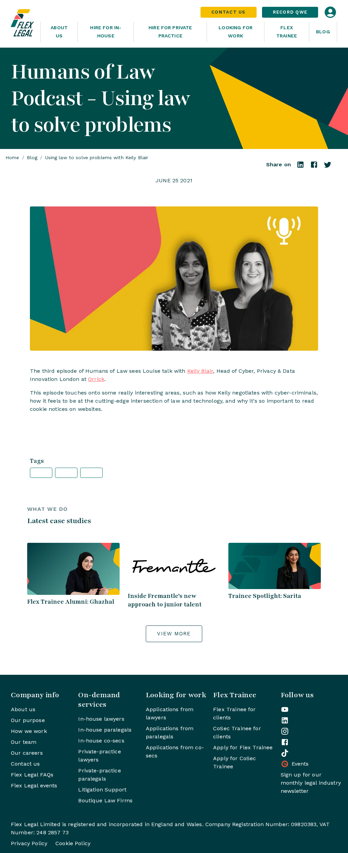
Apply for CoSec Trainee (234, 762)
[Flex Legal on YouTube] (285, 709)
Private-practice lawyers (99, 755)
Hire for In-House (105, 31)
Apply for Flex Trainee (243, 747)
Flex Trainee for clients (234, 713)
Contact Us (228, 12)
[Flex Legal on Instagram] (285, 731)
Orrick (96, 379)
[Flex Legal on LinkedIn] (285, 720)
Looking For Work (236, 31)
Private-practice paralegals (99, 774)
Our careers (27, 753)
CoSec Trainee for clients (237, 732)
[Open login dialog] (330, 12)
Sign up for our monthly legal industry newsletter (311, 782)
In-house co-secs (101, 740)
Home (12, 157)
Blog (323, 31)
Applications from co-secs (175, 751)
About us (23, 709)
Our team (23, 742)
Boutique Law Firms (105, 800)
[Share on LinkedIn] (300, 167)
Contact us (25, 763)
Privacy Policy (29, 843)
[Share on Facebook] (314, 167)
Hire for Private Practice (170, 31)
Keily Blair (200, 371)
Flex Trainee (286, 31)
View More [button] (174, 634)
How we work (29, 731)
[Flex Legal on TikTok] (285, 753)
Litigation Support (102, 789)
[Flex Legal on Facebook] (285, 742)
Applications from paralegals (170, 732)
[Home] (23, 23)
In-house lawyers (101, 719)
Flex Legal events (34, 785)
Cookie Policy (72, 843)
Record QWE (290, 12)
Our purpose (28, 720)
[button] (41, 473)
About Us (59, 31)
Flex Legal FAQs (32, 774)
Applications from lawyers (170, 713)
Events (300, 763)
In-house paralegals (105, 729)
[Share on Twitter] (328, 167)
